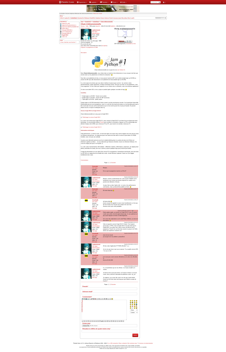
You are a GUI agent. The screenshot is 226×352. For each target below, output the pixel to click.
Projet (111, 18)
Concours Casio (117, 18)
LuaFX (132, 18)
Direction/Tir (81, 18)
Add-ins (107, 18)
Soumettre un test (131, 43)
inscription (104, 45)
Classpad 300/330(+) (67, 30)
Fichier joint (135, 210)
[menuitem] (82, 2)
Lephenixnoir (96, 30)
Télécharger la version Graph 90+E (91, 117)
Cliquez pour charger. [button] (97, 13)
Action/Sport (96, 21)
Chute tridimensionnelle (107, 21)
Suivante (113, 162)
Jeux (82, 21)
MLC (129, 18)
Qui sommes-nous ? (133, 343)
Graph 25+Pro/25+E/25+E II (69, 25)
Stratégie (98, 18)
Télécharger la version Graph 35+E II (92, 127)
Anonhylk (95, 200)
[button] (82, 2)
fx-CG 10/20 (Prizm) (67, 31)
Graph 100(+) (65, 28)
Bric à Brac (124, 18)
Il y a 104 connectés (113, 343)
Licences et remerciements (146, 343)
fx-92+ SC (64, 36)
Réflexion (86, 18)
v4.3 (82, 343)
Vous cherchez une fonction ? (68, 42)
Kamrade (95, 166)
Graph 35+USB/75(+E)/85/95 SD (70, 26)
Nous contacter (123, 343)
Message (94, 38)
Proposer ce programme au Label (89, 47)
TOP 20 (62, 18)
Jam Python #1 (121, 70)
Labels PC (67, 18)
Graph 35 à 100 (66, 23)
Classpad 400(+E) (66, 33)
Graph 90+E (88, 21)
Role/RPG (92, 18)
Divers (102, 18)
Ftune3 (102, 122)
